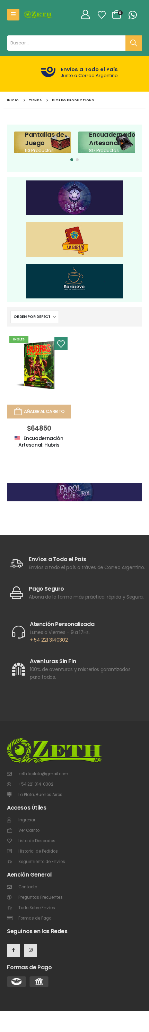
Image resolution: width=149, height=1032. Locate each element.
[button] (71, 160)
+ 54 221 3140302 (49, 639)
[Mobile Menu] (13, 14)
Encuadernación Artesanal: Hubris (40, 441)
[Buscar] (133, 43)
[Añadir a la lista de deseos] (61, 343)
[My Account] (85, 14)
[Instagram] (30, 950)
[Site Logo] (38, 14)
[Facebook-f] (13, 950)
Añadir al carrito (44, 411)
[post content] (42, 142)
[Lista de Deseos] (101, 15)
